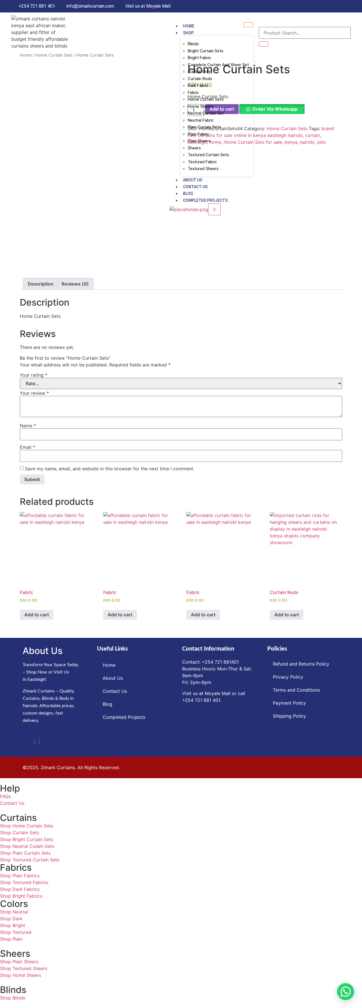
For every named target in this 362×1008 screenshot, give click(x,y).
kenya (291, 142)
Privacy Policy (288, 677)
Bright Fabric (199, 57)
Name (28, 425)
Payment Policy (289, 703)
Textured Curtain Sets (208, 154)
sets (321, 142)
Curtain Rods (200, 78)
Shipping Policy (289, 716)
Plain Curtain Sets (204, 127)
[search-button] (263, 43)
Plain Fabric (198, 134)
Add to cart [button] (36, 614)
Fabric (193, 92)
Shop (188, 33)
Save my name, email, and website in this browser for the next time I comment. (109, 468)
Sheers (194, 148)
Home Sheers (200, 106)
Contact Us (195, 187)
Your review (34, 393)
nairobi (307, 142)
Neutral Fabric (201, 120)
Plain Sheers (199, 140)
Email (27, 447)
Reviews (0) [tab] (75, 284)
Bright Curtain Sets (205, 50)
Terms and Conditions (296, 690)
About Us (192, 180)
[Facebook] (34, 742)
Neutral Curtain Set (206, 113)
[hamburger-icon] (248, 24)
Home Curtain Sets (206, 99)
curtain (312, 135)
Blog (188, 193)
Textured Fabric (202, 161)
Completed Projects (205, 200)
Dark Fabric (198, 85)
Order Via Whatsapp (275, 109)
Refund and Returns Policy (301, 664)
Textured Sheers (203, 168)
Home (188, 26)
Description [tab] (40, 284)
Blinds (193, 43)
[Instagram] (39, 742)
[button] (345, 991)
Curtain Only (199, 71)
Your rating (33, 375)
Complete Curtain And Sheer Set (218, 64)
